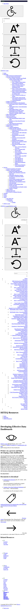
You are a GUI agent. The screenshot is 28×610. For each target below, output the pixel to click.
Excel (10, 504)
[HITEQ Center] (5, 70)
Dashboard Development (9, 479)
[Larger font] (14, 29)
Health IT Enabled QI (11, 445)
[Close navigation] (26, 276)
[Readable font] (14, 51)
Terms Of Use (8, 605)
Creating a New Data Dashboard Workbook (13, 487)
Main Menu (6, 3)
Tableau (7, 504)
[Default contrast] (4, 20)
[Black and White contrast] (4, 21)
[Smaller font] (14, 40)
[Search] (26, 272)
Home (4, 416)
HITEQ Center (4, 443)
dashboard (3, 504)
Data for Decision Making (11, 505)
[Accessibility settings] (12, 11)
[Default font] (14, 63)
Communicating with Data (17, 504)
